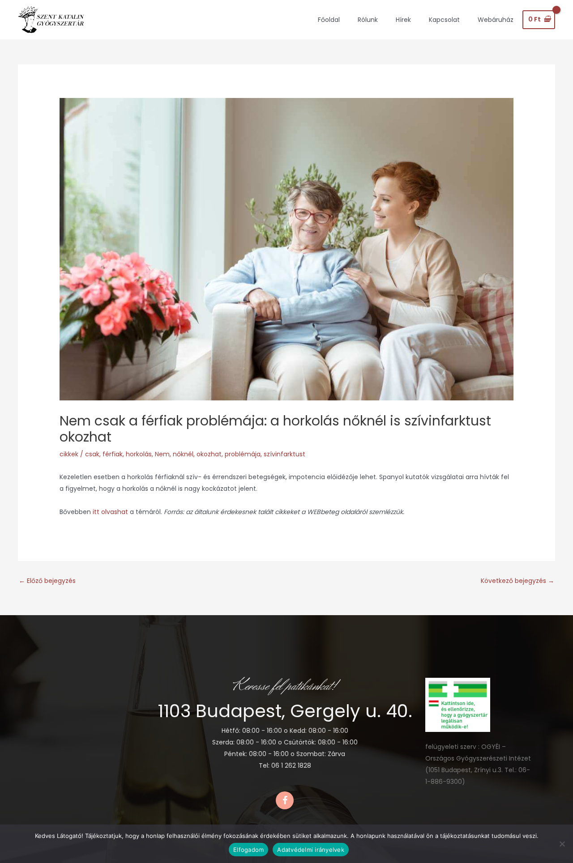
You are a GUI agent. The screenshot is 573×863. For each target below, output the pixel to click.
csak (92, 454)
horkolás (139, 454)
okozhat (209, 454)
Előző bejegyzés (47, 580)
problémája (243, 454)
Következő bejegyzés (517, 580)
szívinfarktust (284, 454)
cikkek (69, 454)
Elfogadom (248, 849)
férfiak (113, 454)
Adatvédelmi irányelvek (310, 849)
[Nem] (561, 843)
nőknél (183, 454)
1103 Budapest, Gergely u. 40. (285, 710)
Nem (162, 454)
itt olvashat (111, 511)
